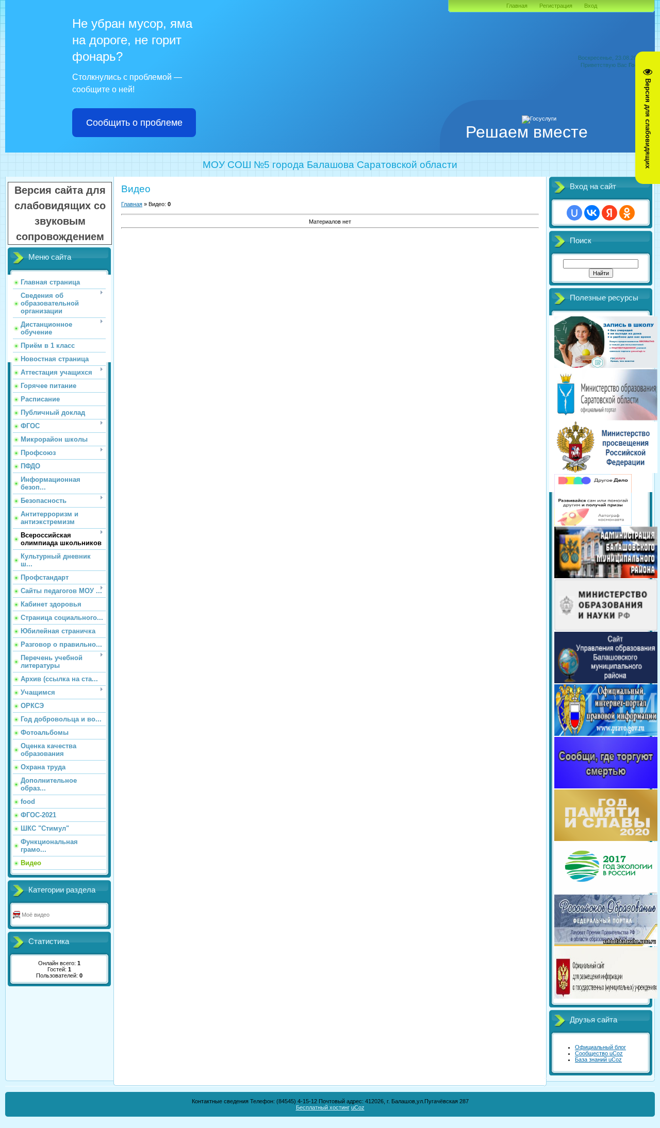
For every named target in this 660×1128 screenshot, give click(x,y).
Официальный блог (600, 1047)
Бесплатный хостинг (323, 1107)
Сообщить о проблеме (134, 122)
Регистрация (555, 6)
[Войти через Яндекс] (609, 213)
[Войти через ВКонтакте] (592, 213)
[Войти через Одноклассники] (627, 213)
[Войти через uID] (574, 213)
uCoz (358, 1107)
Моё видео (36, 915)
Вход (590, 6)
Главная (516, 6)
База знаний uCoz (598, 1059)
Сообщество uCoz (599, 1053)
